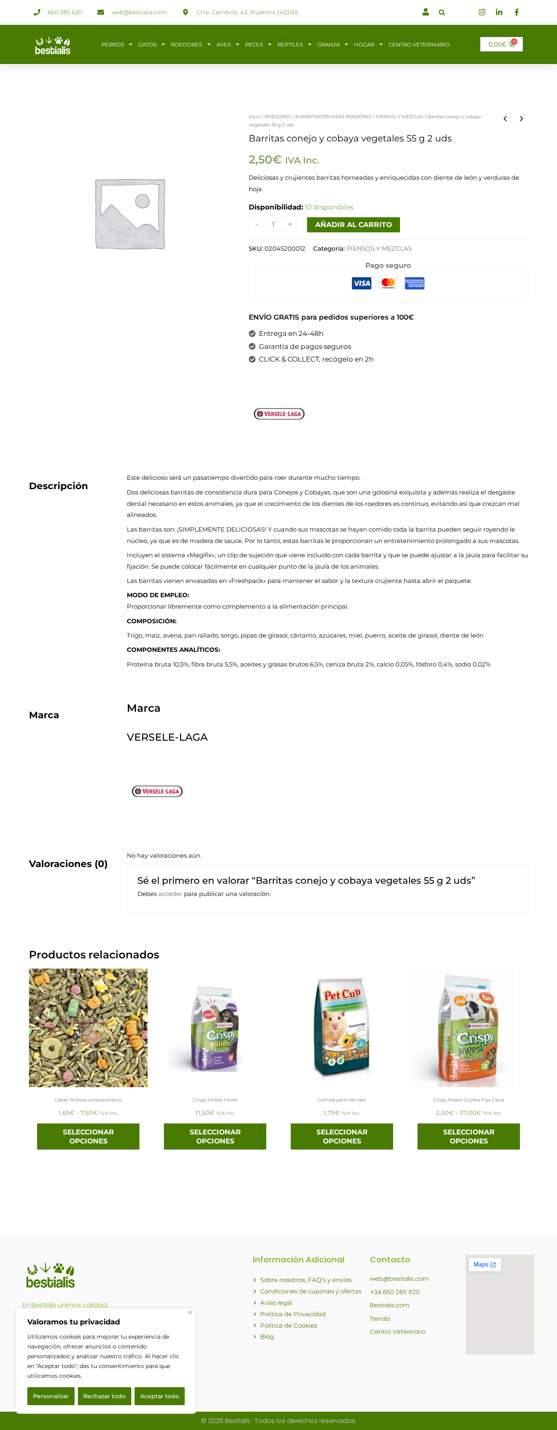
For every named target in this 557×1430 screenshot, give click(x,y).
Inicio (255, 116)
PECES (254, 44)
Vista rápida (88, 1079)
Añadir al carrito (353, 225)
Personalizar (51, 1396)
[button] (441, 12)
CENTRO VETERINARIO (419, 44)
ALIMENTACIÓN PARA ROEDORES (333, 116)
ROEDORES (186, 44)
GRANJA (328, 44)
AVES (224, 44)
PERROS (113, 44)
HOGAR (364, 44)
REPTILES (290, 44)
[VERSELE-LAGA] (279, 413)
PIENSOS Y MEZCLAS (400, 116)
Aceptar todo (159, 1396)
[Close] (190, 1312)
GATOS (147, 44)
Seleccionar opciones (88, 1136)
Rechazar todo (104, 1396)
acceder (170, 894)
